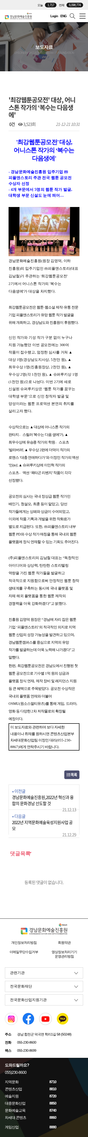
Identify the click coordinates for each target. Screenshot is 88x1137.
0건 (12, 124)
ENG (63, 16)
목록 (73, 774)
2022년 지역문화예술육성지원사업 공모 (42, 825)
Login (54, 16)
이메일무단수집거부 (24, 952)
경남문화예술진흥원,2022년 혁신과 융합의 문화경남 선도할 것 (43, 800)
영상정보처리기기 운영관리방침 (64, 954)
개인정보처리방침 (24, 943)
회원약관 (64, 943)
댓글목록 (20, 853)
